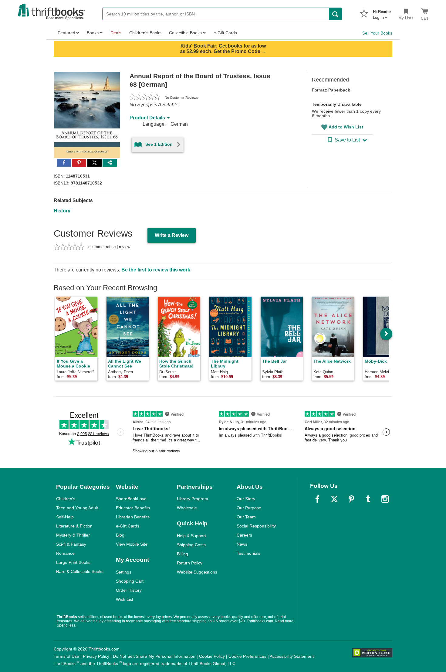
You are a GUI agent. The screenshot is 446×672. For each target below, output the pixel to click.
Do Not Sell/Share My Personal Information (154, 656)
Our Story (246, 498)
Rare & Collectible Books (79, 571)
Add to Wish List (346, 127)
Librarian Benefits (133, 516)
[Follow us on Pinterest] (351, 499)
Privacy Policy (96, 656)
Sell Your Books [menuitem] (377, 33)
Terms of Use (66, 656)
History (62, 210)
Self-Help (65, 516)
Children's (65, 498)
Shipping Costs (191, 544)
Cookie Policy (212, 656)
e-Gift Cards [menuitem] (225, 32)
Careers (244, 535)
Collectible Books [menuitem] (185, 32)
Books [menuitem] (93, 32)
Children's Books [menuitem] (145, 32)
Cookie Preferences (247, 656)
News (242, 544)
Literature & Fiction (74, 526)
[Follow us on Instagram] (385, 499)
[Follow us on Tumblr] (368, 499)
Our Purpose (249, 507)
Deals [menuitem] (115, 32)
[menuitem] (382, 13)
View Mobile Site (131, 544)
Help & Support (191, 535)
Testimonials (248, 553)
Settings (123, 572)
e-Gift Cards (127, 526)
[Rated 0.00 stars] (145, 97)
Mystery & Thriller (73, 535)
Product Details (147, 117)
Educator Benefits (133, 507)
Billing (182, 553)
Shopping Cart (130, 581)
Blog (120, 535)
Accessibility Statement (292, 656)
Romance (65, 553)
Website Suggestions (197, 572)
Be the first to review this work (155, 269)
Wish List (124, 599)
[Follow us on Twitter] (334, 499)
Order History (129, 590)
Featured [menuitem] (66, 32)
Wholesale (187, 507)
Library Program (192, 498)
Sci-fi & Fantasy (71, 544)
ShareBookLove (131, 498)
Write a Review (171, 235)
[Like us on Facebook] (317, 499)
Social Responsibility (256, 526)
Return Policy (189, 563)
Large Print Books (73, 562)
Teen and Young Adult (77, 507)
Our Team (246, 516)
